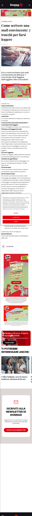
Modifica (16, 213)
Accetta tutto (16, 217)
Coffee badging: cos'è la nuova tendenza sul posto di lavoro (14, 377)
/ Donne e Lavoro (6, 21)
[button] (2, 5)
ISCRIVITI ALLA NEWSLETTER (16, 430)
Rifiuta (16, 221)
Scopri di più (9, 343)
